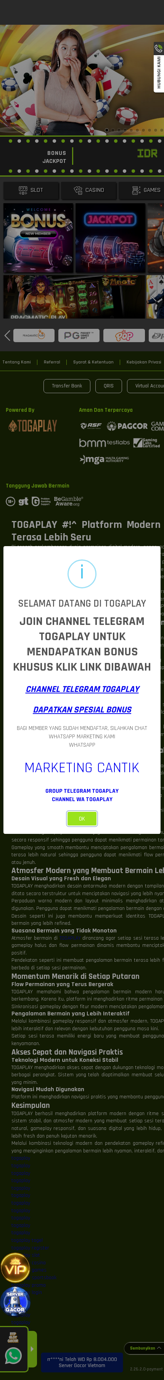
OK (82, 818)
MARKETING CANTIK (82, 768)
